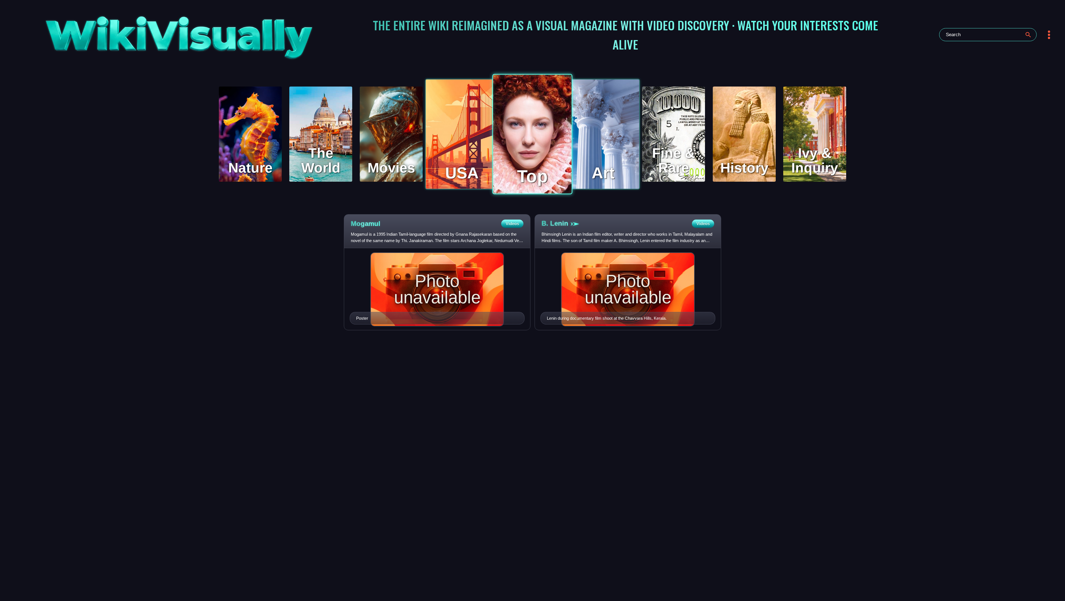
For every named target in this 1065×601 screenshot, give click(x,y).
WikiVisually (141, 32)
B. (555, 223)
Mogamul (365, 223)
